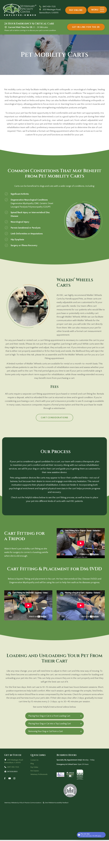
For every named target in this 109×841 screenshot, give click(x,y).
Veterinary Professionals (38, 774)
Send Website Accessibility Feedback (56, 803)
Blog (32, 763)
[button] (97, 9)
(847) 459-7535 (49, 7)
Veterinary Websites (10, 803)
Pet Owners (34, 771)
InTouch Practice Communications (30, 803)
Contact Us (34, 760)
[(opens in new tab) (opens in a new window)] (70, 774)
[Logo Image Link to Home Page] (20, 9)
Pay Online (34, 767)
